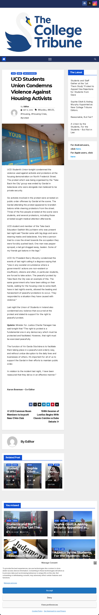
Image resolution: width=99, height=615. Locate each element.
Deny (49, 597)
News (19, 73)
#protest (25, 118)
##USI (51, 109)
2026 (9, 465)
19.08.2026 (14, 532)
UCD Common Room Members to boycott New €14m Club (19, 414)
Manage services (10, 583)
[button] (95, 562)
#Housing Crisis (39, 114)
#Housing (25, 114)
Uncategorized (30, 73)
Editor (26, 106)
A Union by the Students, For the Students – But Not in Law (73, 556)
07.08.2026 (61, 532)
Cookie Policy (37, 611)
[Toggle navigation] (50, 59)
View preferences (49, 604)
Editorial (64, 521)
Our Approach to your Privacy (55, 611)
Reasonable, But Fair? (82, 117)
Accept (49, 590)
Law (14, 552)
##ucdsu (42, 109)
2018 (13, 73)
